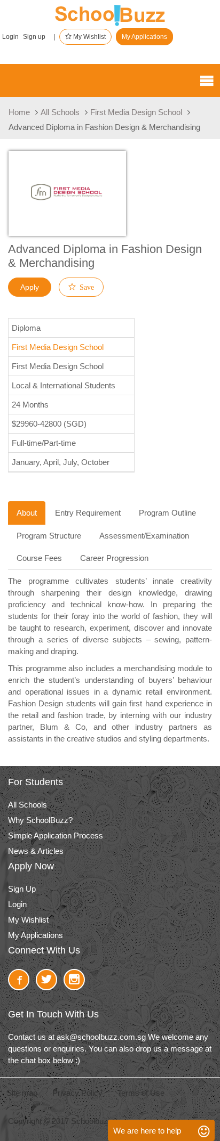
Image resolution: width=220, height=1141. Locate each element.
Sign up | (39, 36)
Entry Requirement (88, 512)
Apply (29, 287)
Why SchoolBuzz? (40, 820)
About (27, 512)
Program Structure (49, 535)
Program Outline (167, 512)
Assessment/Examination (144, 535)
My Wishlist (89, 36)
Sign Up (22, 888)
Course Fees (39, 558)
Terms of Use (140, 1092)
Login (10, 36)
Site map (21, 1092)
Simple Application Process (55, 835)
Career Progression (114, 558)
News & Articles (36, 850)
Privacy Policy (77, 1092)
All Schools (60, 112)
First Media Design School (136, 112)
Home (19, 112)
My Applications (144, 36)
